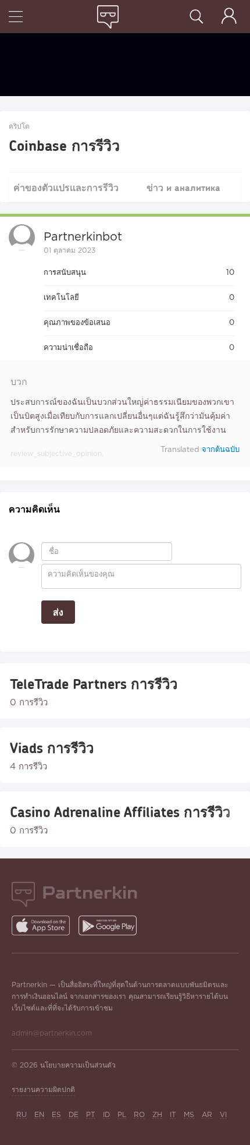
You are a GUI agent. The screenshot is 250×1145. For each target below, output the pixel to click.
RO (139, 1115)
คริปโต (19, 126)
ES (56, 1115)
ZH (157, 1115)
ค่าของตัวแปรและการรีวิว (66, 187)
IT (173, 1115)
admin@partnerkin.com (52, 1033)
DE (73, 1115)
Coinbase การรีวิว (64, 145)
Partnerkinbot (83, 237)
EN (39, 1115)
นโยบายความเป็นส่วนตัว (78, 1065)
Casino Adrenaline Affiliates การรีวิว (120, 812)
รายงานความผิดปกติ (43, 1090)
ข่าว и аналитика (183, 187)
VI (223, 1115)
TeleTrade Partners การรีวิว (93, 684)
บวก (18, 382)
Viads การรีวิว (52, 748)
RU (21, 1115)
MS (189, 1115)
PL (121, 1115)
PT (90, 1115)
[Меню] (16, 17)
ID (106, 1115)
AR (207, 1115)
